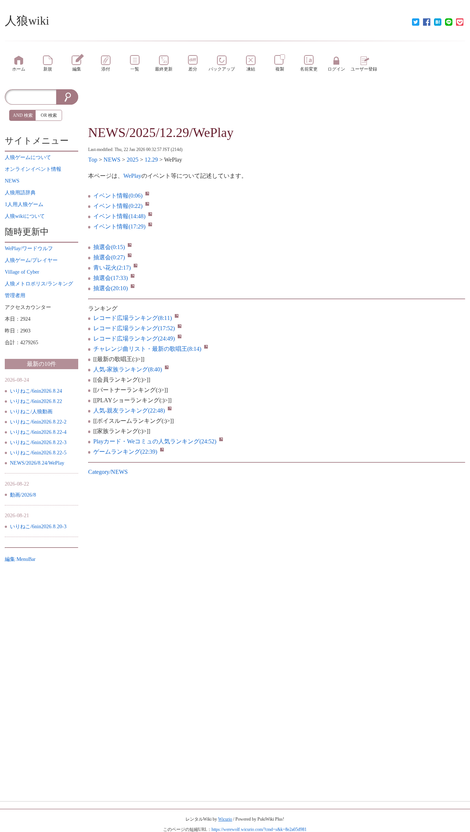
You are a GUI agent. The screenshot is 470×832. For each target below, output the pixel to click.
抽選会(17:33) (110, 278)
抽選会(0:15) (109, 247)
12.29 (151, 159)
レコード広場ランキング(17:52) (134, 328)
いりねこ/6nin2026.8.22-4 (38, 432)
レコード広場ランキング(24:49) (134, 338)
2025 (132, 159)
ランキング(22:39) (125, 452)
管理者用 (15, 295)
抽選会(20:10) (110, 288)
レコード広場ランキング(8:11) (132, 318)
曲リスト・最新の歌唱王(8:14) (147, 349)
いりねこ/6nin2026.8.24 (36, 391)
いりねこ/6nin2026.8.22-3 (38, 442)
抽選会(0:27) (109, 257)
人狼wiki (27, 20)
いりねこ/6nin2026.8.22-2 (38, 422)
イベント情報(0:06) (117, 195)
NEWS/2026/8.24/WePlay (37, 463)
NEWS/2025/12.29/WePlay (161, 132)
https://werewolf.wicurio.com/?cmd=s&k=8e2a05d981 (259, 829)
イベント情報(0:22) (117, 206)
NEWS (112, 159)
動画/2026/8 (23, 495)
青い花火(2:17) (112, 267)
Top (92, 159)
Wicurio (225, 819)
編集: (20, 559)
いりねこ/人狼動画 (31, 411)
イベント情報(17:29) (119, 226)
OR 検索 (49, 115)
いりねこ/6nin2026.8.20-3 (38, 526)
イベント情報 (33, 169)
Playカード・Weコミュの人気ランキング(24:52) (154, 441)
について (28, 157)
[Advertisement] (276, 105)
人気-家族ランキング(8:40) (127, 369)
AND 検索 (23, 115)
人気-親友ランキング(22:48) (129, 410)
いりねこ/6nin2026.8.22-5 (38, 452)
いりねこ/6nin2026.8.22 (36, 401)
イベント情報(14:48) (119, 216)
